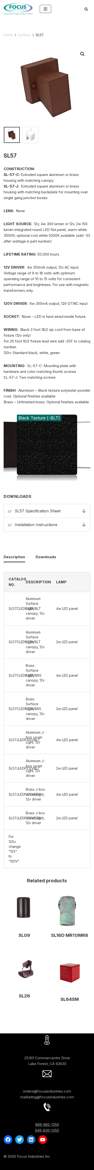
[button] (82, 54)
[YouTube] (42, 1139)
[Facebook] (8, 1139)
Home (8, 35)
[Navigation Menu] (45, 9)
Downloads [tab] (46, 557)
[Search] (86, 9)
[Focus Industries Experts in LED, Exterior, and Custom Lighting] (18, 8)
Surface (24, 35)
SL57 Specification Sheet (37, 510)
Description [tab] (14, 557)
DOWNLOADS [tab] (47, 496)
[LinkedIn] (31, 1139)
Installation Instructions (36, 524)
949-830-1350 (47, 1130)
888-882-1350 (47, 1124)
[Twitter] (19, 1139)
